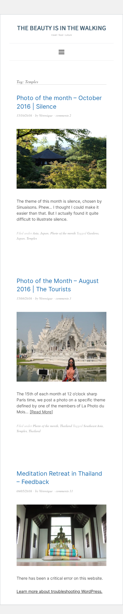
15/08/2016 (24, 298)
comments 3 (63, 298)
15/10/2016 (24, 115)
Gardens (92, 233)
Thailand (66, 426)
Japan (44, 233)
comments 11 (64, 491)
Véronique (46, 115)
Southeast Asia (93, 426)
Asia (36, 233)
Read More (41, 411)
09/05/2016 (24, 491)
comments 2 (63, 115)
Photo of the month (63, 233)
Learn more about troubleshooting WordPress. (59, 591)
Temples (32, 238)
